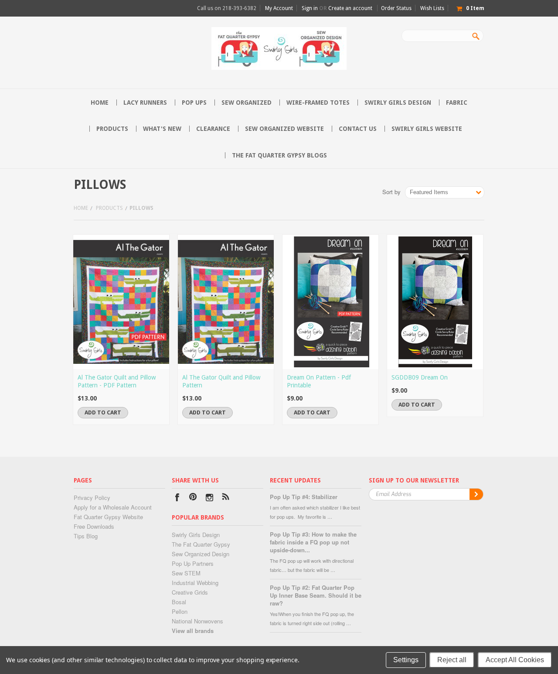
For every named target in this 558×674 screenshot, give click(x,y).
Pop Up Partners (193, 563)
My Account (279, 8)
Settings (405, 660)
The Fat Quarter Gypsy (201, 544)
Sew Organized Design (200, 554)
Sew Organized (246, 102)
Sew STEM (186, 573)
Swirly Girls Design (397, 102)
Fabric (456, 102)
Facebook (177, 498)
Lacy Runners (145, 102)
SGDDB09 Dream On (419, 377)
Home (81, 208)
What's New (162, 129)
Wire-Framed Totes (318, 102)
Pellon (179, 611)
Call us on (226, 8)
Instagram (209, 498)
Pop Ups (194, 102)
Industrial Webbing (195, 582)
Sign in (310, 8)
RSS (225, 498)
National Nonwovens (197, 621)
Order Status (396, 8)
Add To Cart (103, 412)
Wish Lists (432, 8)
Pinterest (193, 498)
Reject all (451, 660)
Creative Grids (190, 592)
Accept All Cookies (515, 660)
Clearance (213, 129)
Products (112, 129)
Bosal (179, 602)
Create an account (350, 8)
